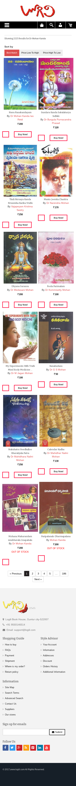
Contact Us (10, 703)
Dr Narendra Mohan (57, 203)
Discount (47, 661)
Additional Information (54, 672)
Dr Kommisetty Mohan (57, 289)
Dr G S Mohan (58, 369)
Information (48, 650)
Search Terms (12, 692)
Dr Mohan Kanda (21, 543)
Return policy (11, 672)
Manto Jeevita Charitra (56, 199)
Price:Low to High (30, 53)
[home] (38, 10)
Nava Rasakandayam (20, 112)
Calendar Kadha (55, 449)
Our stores (10, 714)
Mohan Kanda (58, 540)
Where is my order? (15, 666)
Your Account (50, 644)
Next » (38, 579)
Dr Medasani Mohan (22, 289)
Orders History (50, 666)
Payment (9, 655)
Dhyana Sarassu (20, 286)
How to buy (10, 644)
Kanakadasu (55, 366)
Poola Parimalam (56, 286)
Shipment (10, 661)
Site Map (9, 687)
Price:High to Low (52, 53)
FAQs (8, 650)
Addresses (48, 655)
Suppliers (9, 709)
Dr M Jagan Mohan (22, 373)
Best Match (12, 53)
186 (64, 573)
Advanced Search (14, 698)
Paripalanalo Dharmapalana (56, 536)
